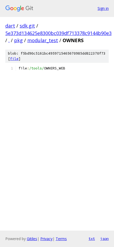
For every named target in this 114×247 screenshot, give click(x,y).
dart (10, 26)
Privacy (46, 238)
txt (92, 238)
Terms (61, 238)
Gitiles (32, 238)
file (14, 58)
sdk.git (27, 26)
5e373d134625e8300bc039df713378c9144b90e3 (58, 33)
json (104, 238)
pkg (18, 40)
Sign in (103, 8)
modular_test (42, 40)
